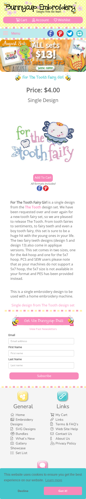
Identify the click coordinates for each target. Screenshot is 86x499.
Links (59, 419)
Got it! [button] (62, 491)
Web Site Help (67, 429)
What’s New (25, 438)
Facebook (40, 188)
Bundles (22, 434)
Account (42, 20)
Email (11, 335)
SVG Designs (26, 429)
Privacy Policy (66, 443)
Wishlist (63, 20)
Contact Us (64, 434)
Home (20, 415)
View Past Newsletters (43, 329)
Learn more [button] (53, 480)
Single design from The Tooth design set (43, 305)
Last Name (15, 359)
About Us (63, 438)
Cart (23, 20)
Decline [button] (23, 491)
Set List (21, 453)
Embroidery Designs (21, 422)
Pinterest (46, 188)
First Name (15, 347)
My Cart (61, 415)
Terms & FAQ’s (67, 424)
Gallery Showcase (18, 445)
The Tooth (33, 207)
